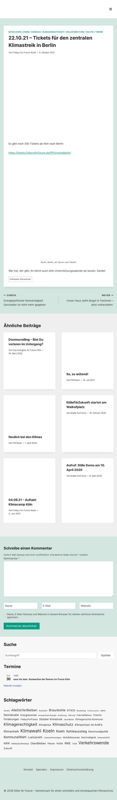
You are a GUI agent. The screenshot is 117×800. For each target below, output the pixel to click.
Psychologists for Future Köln (27, 350)
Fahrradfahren (84, 715)
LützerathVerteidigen (52, 737)
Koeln (49, 730)
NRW (7, 743)
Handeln (36, 32)
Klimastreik (11, 731)
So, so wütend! (77, 374)
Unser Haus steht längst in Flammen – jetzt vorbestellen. (90, 300)
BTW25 (71, 710)
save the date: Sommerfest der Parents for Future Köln (41, 679)
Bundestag (81, 710)
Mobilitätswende (71, 737)
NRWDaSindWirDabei (20, 744)
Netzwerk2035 (104, 738)
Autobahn (43, 710)
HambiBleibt (69, 719)
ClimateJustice (93, 711)
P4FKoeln (75, 380)
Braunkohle (57, 710)
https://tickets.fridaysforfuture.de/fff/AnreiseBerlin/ (40, 152)
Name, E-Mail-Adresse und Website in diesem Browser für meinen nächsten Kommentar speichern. (56, 616)
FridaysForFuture (29, 719)
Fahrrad (71, 715)
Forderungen (11, 719)
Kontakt (28, 769)
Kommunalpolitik (98, 731)
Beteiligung (15, 32)
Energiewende (28, 715)
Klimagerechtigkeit (53, 32)
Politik (90, 32)
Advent (7, 711)
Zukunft (8, 748)
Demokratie (11, 715)
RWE (68, 743)
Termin (99, 32)
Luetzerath (35, 737)
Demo (26, 32)
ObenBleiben (38, 743)
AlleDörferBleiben (24, 710)
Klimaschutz (63, 724)
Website (86, 605)
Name (8, 605)
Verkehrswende (93, 742)
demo (103, 710)
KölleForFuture (75, 32)
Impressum (57, 769)
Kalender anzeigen (13, 685)
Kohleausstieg (76, 731)
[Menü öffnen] (110, 9)
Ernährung (62, 715)
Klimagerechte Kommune (89, 719)
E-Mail (47, 605)
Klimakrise (45, 724)
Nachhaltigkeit (88, 737)
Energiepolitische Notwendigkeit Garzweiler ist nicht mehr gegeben (25, 300)
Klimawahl (30, 730)
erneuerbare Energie (47, 715)
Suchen (106, 655)
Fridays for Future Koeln (24, 52)
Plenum (51, 743)
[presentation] (87, 349)
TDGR (74, 744)
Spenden (41, 769)
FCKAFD (97, 715)
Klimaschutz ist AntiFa (88, 724)
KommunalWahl (15, 737)
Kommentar (12, 558)
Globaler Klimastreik (20, 279)
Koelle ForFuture (78, 413)
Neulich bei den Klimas (25, 437)
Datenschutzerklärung (80, 769)
